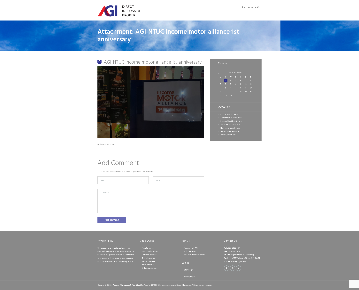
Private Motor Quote (229, 114)
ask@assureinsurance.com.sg (242, 254)
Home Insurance (148, 261)
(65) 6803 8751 (234, 248)
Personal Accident (149, 254)
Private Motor (148, 248)
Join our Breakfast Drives (194, 254)
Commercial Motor (150, 251)
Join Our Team (190, 251)
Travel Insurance (148, 258)
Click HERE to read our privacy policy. (117, 261)
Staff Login (188, 270)
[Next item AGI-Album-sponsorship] (177, 102)
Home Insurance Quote (230, 128)
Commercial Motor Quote (231, 118)
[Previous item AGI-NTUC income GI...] (124, 102)
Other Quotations (227, 135)
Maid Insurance (148, 265)
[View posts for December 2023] (220, 73)
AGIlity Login (189, 276)
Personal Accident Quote (231, 121)
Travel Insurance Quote (230, 124)
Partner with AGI (191, 248)
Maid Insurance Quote (229, 131)
